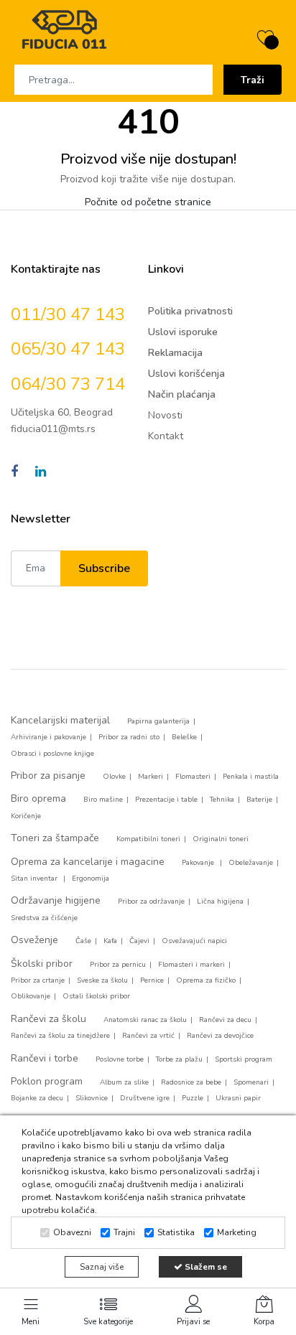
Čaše (83, 941)
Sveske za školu (102, 980)
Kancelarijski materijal (60, 720)
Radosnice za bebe (191, 1082)
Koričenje (26, 816)
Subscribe (104, 568)
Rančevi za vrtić (148, 1036)
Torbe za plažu (179, 1059)
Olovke (114, 777)
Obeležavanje (250, 863)
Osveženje (34, 940)
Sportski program (243, 1059)
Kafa (110, 941)
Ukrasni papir (238, 1098)
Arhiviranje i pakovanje (48, 737)
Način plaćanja (182, 394)
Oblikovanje (30, 996)
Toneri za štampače (55, 838)
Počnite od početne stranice (148, 202)
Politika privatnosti (190, 311)
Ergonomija (90, 878)
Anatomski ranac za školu (145, 1020)
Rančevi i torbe (44, 1058)
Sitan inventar (35, 878)
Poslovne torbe (120, 1059)
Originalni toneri (221, 839)
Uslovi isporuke (183, 332)
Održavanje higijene (56, 900)
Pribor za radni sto (128, 737)
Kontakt (165, 436)
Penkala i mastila (251, 777)
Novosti (165, 415)
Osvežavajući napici (194, 941)
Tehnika (222, 800)
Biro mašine (103, 800)
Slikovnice (91, 1098)
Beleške (184, 737)
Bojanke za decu (37, 1098)
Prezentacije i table (166, 800)
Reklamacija (175, 353)
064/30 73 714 (68, 384)
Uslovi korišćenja (186, 373)
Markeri (150, 777)
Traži (252, 80)
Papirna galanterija (158, 721)
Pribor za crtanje (38, 980)
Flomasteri (193, 777)
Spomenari (251, 1082)
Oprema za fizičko (206, 980)
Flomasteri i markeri (191, 965)
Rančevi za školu (48, 1019)
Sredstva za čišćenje (44, 918)
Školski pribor (42, 963)
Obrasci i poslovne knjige (52, 754)
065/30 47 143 (68, 348)
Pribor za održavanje (151, 901)
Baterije (259, 800)
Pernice (152, 980)
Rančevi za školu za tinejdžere (60, 1036)
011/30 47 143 (68, 314)
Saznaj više (102, 1267)
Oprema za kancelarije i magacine (88, 861)
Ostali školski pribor (96, 996)
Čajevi (139, 941)
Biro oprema (38, 798)
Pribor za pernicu (118, 965)
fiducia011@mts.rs (53, 429)
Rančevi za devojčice (220, 1036)
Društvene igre (145, 1098)
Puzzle (192, 1098)
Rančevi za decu (225, 1020)
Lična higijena (220, 901)
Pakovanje (199, 863)
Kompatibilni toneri (148, 839)
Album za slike (124, 1082)
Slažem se (204, 1267)
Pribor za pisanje (48, 775)
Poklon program (47, 1081)
